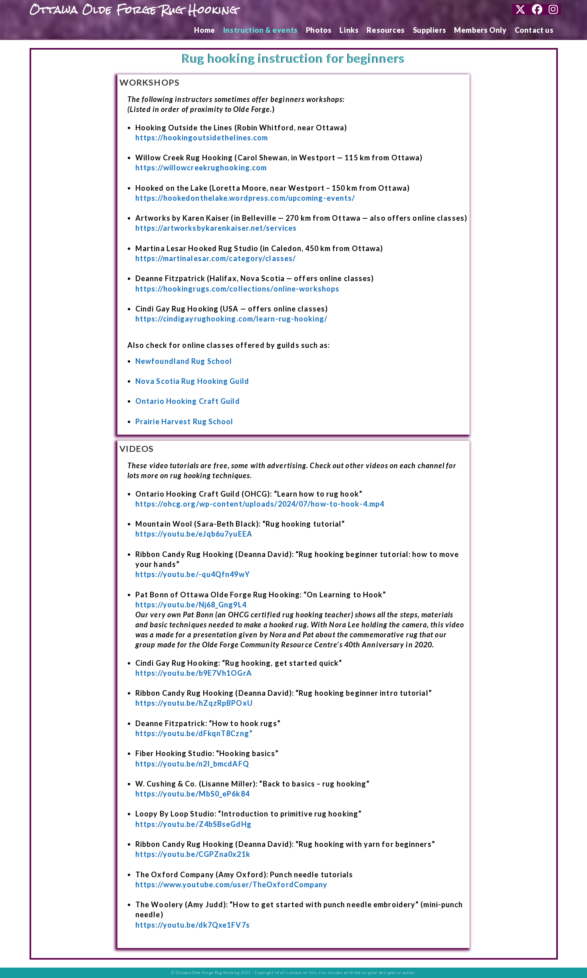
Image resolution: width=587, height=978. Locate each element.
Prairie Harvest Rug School (184, 421)
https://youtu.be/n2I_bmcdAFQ (192, 763)
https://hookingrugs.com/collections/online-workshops (237, 288)
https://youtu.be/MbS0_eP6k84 (192, 793)
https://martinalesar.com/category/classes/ (215, 258)
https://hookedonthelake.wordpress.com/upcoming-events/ (245, 198)
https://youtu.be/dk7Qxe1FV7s (192, 924)
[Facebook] (537, 9)
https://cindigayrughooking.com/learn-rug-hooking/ (231, 318)
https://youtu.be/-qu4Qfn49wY (192, 574)
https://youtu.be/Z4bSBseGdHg (193, 824)
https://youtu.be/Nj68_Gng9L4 (190, 604)
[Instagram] (553, 9)
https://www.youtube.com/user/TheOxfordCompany (231, 884)
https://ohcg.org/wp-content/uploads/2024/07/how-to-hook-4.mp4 (259, 503)
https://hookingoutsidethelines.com (201, 137)
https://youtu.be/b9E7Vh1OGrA (193, 673)
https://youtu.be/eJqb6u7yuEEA (193, 533)
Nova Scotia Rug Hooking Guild (192, 381)
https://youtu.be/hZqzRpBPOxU (194, 703)
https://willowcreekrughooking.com (201, 167)
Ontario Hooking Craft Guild (187, 401)
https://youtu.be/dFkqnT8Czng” (194, 733)
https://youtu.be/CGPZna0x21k (192, 854)
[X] (520, 9)
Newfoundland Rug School (183, 361)
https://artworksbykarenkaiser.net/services (216, 228)
